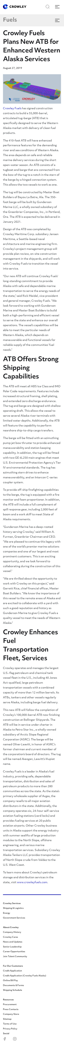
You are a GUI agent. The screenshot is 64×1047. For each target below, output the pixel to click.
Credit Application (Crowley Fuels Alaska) (24, 976)
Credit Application (12, 971)
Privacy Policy (10, 1029)
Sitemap (7, 1019)
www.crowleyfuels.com (32, 882)
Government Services (14, 918)
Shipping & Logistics (13, 908)
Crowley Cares (10, 937)
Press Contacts (10, 1009)
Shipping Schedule (12, 990)
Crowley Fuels (12, 108)
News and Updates (12, 942)
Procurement (10, 1004)
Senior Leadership (12, 947)
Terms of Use (10, 1024)
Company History (12, 932)
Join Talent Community (15, 956)
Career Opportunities (14, 952)
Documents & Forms (13, 985)
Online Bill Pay (10, 980)
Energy (6, 913)
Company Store (11, 1014)
